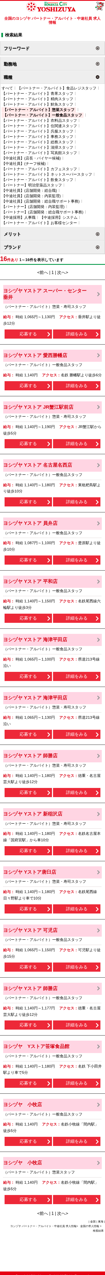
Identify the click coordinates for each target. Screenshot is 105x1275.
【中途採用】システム (59, 217)
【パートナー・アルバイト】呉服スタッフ (37, 131)
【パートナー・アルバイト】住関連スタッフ (39, 126)
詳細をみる (77, 334)
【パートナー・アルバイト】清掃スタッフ (37, 147)
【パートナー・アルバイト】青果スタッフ (37, 93)
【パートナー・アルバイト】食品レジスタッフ (56, 88)
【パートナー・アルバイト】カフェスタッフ (39, 169)
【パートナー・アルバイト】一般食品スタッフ (42, 115)
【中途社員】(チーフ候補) (24, 163)
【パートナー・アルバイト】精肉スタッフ (37, 99)
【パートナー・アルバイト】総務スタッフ (37, 142)
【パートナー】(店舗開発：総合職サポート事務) (42, 212)
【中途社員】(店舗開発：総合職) (29, 190)
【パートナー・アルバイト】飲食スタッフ (37, 180)
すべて (7, 88)
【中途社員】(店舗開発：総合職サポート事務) (41, 201)
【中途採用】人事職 (19, 217)
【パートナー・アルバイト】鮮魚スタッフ (37, 104)
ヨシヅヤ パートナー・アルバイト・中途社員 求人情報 (43, 1226)
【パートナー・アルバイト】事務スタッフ (37, 136)
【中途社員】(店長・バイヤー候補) (31, 158)
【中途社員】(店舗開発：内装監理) (31, 196)
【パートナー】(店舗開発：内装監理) (33, 206)
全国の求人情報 (90, 1226)
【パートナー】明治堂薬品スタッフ (32, 185)
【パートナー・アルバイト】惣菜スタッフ (39, 109)
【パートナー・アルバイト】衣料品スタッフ (39, 120)
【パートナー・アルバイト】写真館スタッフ (39, 153)
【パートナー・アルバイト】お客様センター (39, 223)
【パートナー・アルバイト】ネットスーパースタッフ (47, 174)
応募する (28, 334)
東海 (100, 1221)
